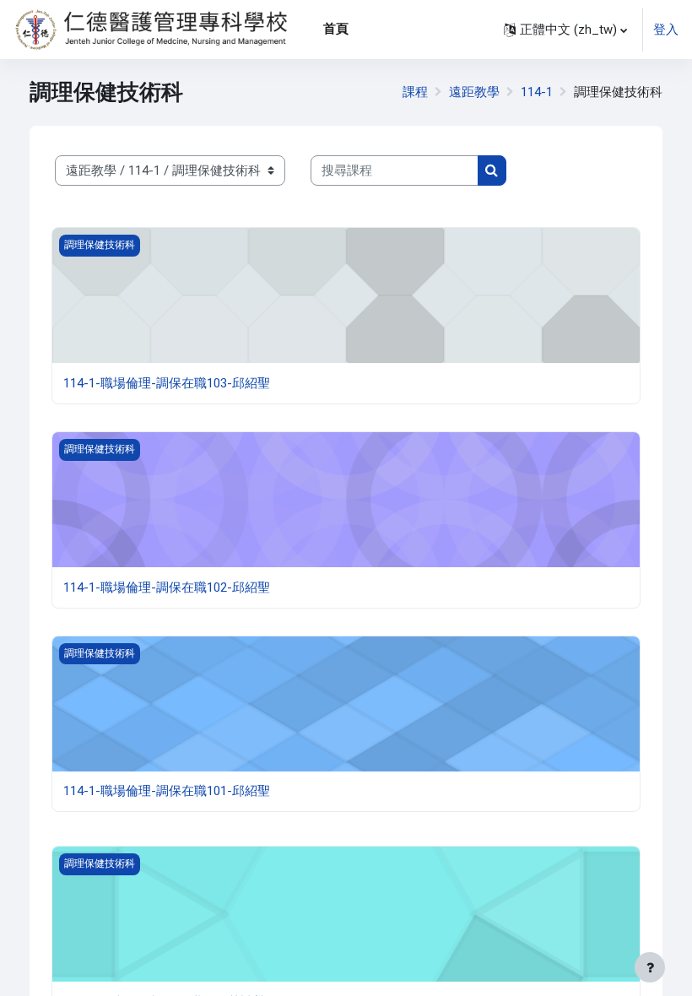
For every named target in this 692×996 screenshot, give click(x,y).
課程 (415, 92)
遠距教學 (474, 92)
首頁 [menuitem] (336, 28)
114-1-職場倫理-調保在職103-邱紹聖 (166, 383)
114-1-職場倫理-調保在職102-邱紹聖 (166, 587)
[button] (565, 29)
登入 (665, 29)
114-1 (537, 92)
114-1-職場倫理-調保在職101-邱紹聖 (166, 790)
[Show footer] (650, 967)
